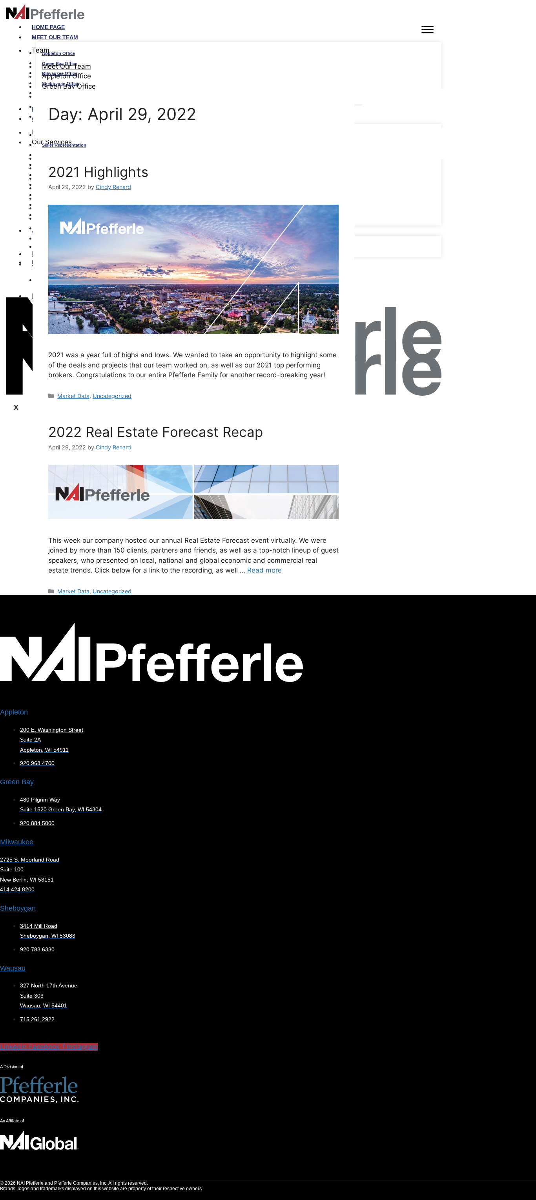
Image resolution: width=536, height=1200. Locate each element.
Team (40, 50)
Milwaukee (16, 842)
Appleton (14, 712)
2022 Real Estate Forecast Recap (155, 432)
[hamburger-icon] (427, 31)
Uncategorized (112, 396)
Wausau (13, 968)
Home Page (48, 27)
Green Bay (17, 782)
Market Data (73, 396)
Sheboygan (18, 908)
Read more (264, 570)
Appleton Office (58, 53)
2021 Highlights (98, 172)
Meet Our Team (55, 37)
